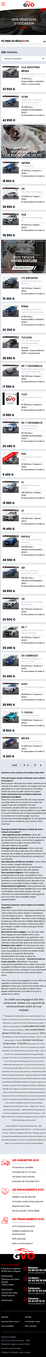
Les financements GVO (28, 1219)
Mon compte (31, 1326)
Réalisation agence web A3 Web (15, 1344)
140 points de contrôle (23, 1176)
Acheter (4, 1317)
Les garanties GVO (25, 1160)
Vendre (28, 1317)
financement (7, 959)
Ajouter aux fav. (16, 68)
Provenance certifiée (22, 1167)
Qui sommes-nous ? (10, 1321)
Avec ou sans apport (22, 1243)
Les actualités (7, 1326)
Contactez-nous (32, 1321)
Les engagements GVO (28, 1190)
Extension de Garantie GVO (25, 1181)
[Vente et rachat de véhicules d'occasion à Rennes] (29, 4)
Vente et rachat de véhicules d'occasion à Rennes (24, 1254)
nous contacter (22, 969)
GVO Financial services (23, 1226)
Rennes (4, 924)
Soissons (12, 924)
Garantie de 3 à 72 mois (24, 1172)
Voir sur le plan (7, 1276)
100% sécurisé (19, 1238)
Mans (24, 924)
